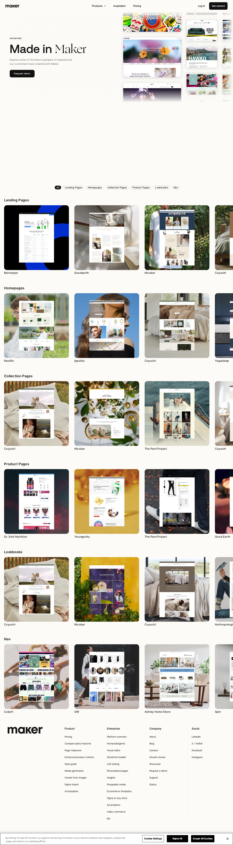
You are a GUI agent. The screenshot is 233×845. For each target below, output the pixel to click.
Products (97, 5)
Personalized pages (117, 770)
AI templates (71, 791)
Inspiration (119, 5)
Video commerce (116, 811)
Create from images (75, 777)
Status (152, 784)
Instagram (197, 757)
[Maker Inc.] (25, 730)
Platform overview (117, 736)
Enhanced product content (79, 757)
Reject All (177, 838)
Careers (153, 750)
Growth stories (157, 757)
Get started (218, 6)
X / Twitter (197, 743)
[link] (58, 187)
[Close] (227, 838)
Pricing (137, 5)
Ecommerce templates (119, 791)
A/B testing (113, 764)
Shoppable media (116, 784)
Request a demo (158, 770)
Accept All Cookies (203, 838)
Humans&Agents (116, 743)
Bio (108, 818)
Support (153, 777)
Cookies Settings (153, 838)
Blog (151, 743)
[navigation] (121, 187)
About (152, 736)
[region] (116, 839)
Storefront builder (116, 757)
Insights (111, 777)
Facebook (197, 750)
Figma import (72, 784)
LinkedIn (196, 736)
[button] (16, 200)
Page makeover (73, 750)
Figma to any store (117, 798)
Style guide (71, 764)
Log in (201, 5)
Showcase (155, 764)
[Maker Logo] (12, 6)
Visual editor (113, 750)
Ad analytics (113, 805)
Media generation (74, 770)
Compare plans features (78, 743)
